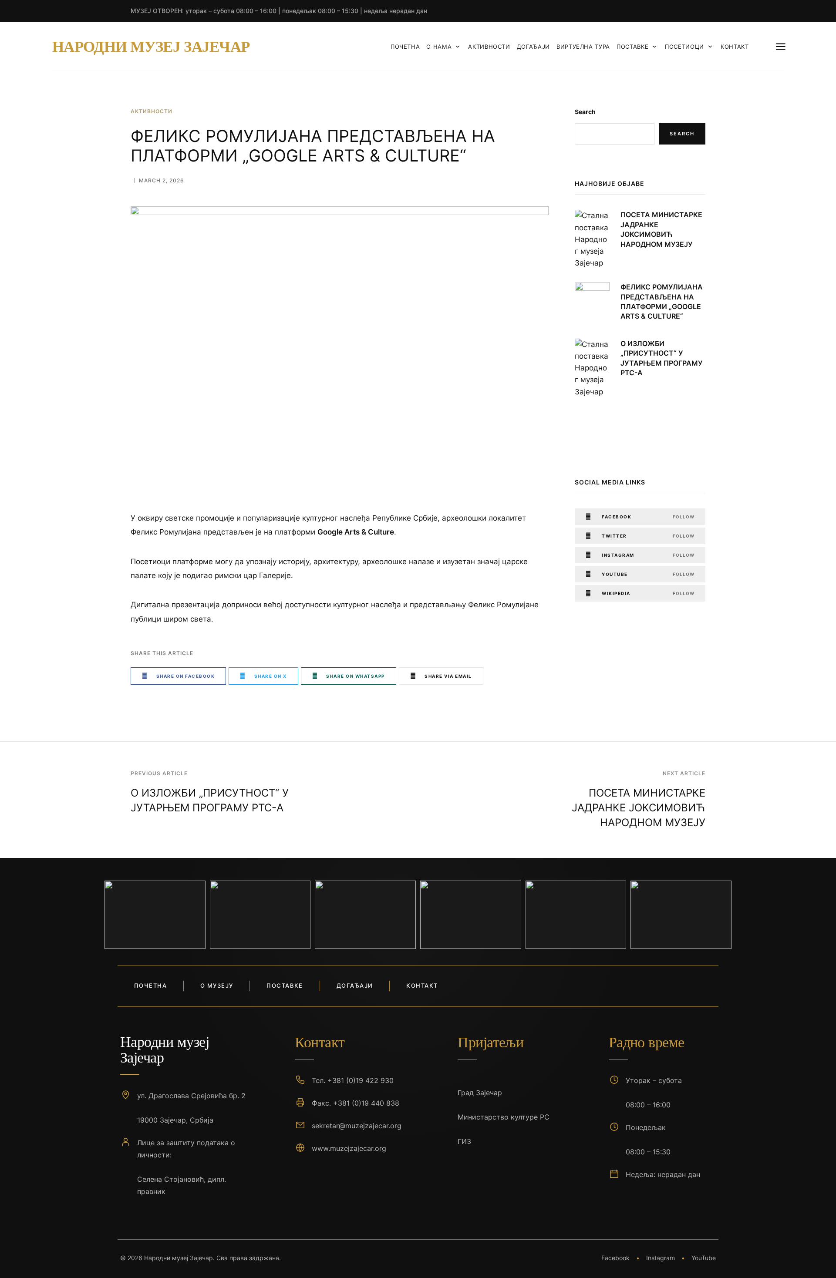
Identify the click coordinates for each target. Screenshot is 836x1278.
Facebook (615, 1257)
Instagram (660, 1257)
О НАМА (439, 46)
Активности (151, 111)
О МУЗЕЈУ (216, 985)
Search (585, 111)
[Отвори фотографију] (155, 915)
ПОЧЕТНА (405, 46)
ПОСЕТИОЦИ (684, 46)
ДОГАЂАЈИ (533, 46)
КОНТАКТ (735, 46)
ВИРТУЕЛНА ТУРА (583, 46)
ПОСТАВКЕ (632, 46)
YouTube (703, 1257)
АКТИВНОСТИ (489, 46)
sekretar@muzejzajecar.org (356, 1125)
